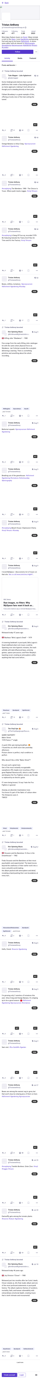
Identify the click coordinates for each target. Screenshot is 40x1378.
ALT (35, 125)
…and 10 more (6, 412)
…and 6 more (6, 1352)
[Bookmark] (28, 130)
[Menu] (36, 52)
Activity (7, 58)
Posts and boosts (8, 65)
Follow (17, 52)
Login (22, 1375)
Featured (33, 58)
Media (20, 58)
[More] (37, 130)
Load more (20, 1362)
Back (7, 3)
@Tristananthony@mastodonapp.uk (13, 27)
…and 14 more (6, 831)
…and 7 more (6, 713)
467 (3, 33)
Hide (34, 104)
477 (13, 33)
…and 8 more (16, 931)
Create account (9, 1375)
